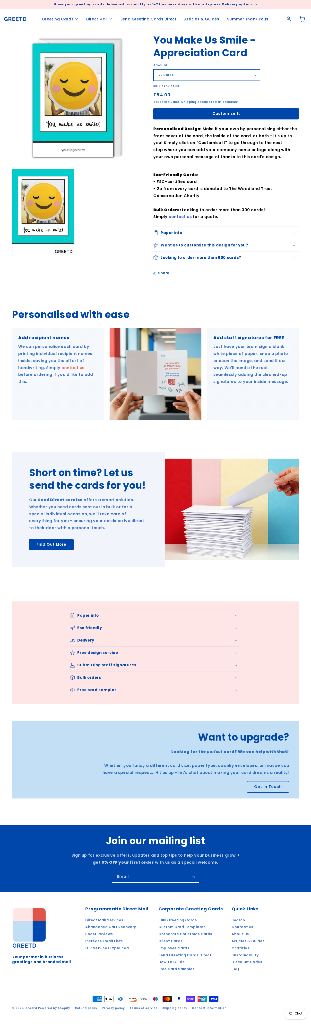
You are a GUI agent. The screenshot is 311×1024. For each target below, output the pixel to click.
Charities (240, 948)
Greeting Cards (58, 19)
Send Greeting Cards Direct (149, 19)
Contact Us (242, 926)
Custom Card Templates (182, 926)
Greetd (31, 1008)
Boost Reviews (99, 934)
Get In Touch (268, 786)
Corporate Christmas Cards (185, 934)
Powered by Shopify (54, 1008)
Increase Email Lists (104, 941)
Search (238, 920)
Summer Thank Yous (247, 19)
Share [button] (163, 273)
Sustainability (245, 955)
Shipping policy (174, 1008)
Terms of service (143, 1008)
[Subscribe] (193, 877)
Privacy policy (113, 1008)
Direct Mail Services (104, 920)
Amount (160, 65)
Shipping (189, 102)
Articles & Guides (201, 19)
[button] (226, 233)
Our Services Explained (107, 948)
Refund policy (86, 1008)
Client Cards (170, 941)
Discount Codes (247, 962)
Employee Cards (173, 948)
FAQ (235, 969)
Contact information (209, 1008)
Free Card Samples (176, 969)
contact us (180, 216)
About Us (240, 934)
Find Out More (51, 544)
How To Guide (171, 962)
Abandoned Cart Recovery (110, 926)
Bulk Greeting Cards (177, 920)
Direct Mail (97, 19)
